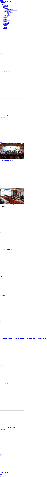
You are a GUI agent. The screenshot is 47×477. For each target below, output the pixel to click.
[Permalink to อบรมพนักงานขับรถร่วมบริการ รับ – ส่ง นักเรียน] (12, 426)
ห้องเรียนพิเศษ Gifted (5, 28)
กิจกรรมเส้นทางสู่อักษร (4, 383)
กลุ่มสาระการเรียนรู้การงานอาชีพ (7, 15)
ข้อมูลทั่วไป (4, 7)
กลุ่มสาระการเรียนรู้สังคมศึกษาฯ (6, 22)
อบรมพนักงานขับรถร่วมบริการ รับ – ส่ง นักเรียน (8, 427)
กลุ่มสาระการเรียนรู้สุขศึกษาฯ (6, 23)
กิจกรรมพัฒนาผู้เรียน (5, 27)
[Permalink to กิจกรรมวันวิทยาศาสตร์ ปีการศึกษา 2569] (12, 69)
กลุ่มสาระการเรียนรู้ (3, 18)
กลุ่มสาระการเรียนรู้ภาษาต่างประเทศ (8, 14)
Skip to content (1, 0)
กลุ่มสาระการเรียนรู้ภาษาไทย (7, 10)
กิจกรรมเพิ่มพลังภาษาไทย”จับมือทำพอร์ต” (7, 160)
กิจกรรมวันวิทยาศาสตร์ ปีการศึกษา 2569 (6, 71)
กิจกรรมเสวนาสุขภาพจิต (4, 115)
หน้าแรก (2, 4)
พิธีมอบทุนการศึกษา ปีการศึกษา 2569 (6, 249)
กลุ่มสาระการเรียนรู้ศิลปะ (7, 16)
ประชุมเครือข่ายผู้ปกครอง (4, 472)
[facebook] (0, 476)
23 (1, 474)
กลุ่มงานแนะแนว (4, 26)
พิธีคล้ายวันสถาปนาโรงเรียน (4, 294)
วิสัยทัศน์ (3, 6)
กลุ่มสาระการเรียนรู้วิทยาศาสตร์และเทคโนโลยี (9, 12)
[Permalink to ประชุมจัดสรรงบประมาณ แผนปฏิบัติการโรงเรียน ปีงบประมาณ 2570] (12, 203)
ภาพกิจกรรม (1, 53)
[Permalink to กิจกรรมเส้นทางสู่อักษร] (12, 381)
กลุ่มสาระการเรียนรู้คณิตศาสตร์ (7, 11)
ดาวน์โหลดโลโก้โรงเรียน (5, 8)
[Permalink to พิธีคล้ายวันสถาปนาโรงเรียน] (12, 292)
